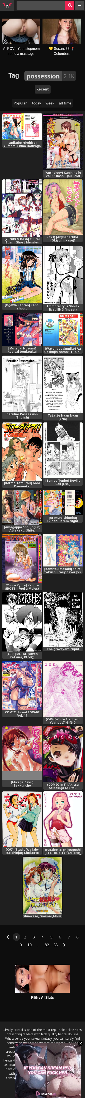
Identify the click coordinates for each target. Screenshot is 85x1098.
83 (55, 944)
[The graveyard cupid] (63, 619)
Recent (42, 89)
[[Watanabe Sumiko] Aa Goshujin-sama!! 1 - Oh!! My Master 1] (63, 329)
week (50, 103)
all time (65, 103)
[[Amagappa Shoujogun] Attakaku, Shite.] (22, 507)
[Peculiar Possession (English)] (22, 384)
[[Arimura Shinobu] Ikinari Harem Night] (63, 502)
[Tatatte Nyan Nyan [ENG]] (63, 384)
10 (29, 944)
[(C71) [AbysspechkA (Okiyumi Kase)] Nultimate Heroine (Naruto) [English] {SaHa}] (63, 207)
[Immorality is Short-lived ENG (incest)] (63, 275)
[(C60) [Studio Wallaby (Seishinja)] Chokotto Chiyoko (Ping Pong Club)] (22, 819)
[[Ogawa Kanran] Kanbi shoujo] (22, 274)
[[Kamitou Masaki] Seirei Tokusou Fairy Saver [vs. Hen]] (63, 550)
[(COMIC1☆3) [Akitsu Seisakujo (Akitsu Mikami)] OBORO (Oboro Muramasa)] (63, 754)
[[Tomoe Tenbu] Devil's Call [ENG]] (63, 450)
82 (47, 944)
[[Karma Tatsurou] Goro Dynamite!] (22, 451)
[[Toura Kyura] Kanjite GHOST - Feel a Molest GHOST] (22, 558)
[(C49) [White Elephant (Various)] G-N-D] (63, 689)
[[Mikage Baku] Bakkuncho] (22, 753)
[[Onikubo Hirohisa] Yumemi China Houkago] (22, 126)
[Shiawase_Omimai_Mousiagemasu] (42, 885)
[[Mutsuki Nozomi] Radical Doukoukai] (22, 329)
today (36, 103)
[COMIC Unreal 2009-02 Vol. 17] (22, 685)
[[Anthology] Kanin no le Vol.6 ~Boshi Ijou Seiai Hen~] (63, 141)
